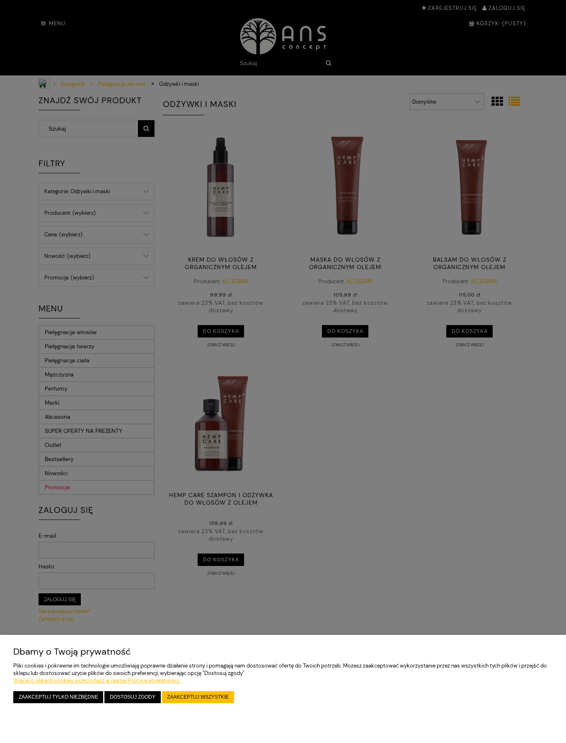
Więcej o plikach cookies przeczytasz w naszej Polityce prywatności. (96, 680)
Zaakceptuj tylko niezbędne (58, 696)
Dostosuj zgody (132, 696)
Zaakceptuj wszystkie (198, 696)
